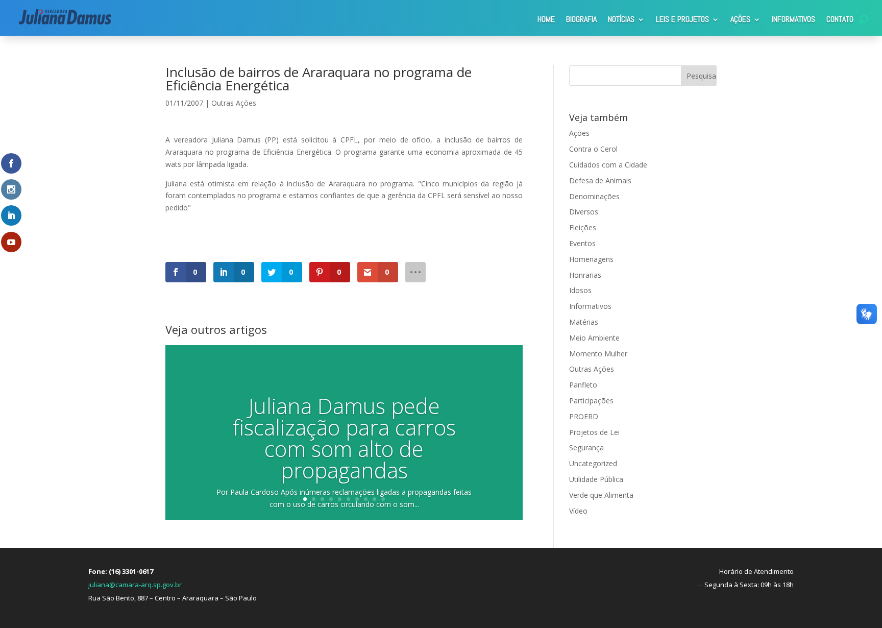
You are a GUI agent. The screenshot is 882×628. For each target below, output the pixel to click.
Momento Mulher (598, 353)
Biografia (581, 19)
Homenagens (591, 259)
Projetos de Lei (594, 432)
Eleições (582, 227)
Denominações (594, 196)
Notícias (621, 19)
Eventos (582, 243)
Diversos (583, 211)
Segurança (586, 447)
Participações (591, 400)
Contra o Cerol (593, 149)
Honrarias (585, 275)
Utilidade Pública (596, 479)
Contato (839, 19)
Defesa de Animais (600, 180)
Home (546, 19)
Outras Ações (233, 103)
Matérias (583, 322)
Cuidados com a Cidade (608, 165)
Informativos (793, 19)
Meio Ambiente (594, 338)
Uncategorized (593, 463)
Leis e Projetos (682, 19)
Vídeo (578, 511)
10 (383, 499)
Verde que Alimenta (601, 495)
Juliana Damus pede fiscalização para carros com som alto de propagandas (344, 438)
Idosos (580, 290)
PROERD (583, 416)
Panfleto (583, 385)
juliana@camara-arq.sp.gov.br (135, 584)
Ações (740, 19)
